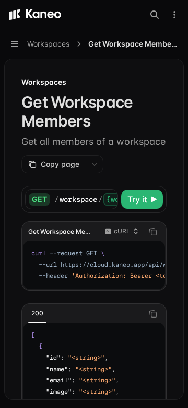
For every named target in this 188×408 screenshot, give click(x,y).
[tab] (37, 313)
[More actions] (174, 14)
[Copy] (108, 199)
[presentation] (86, 199)
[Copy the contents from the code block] (153, 232)
